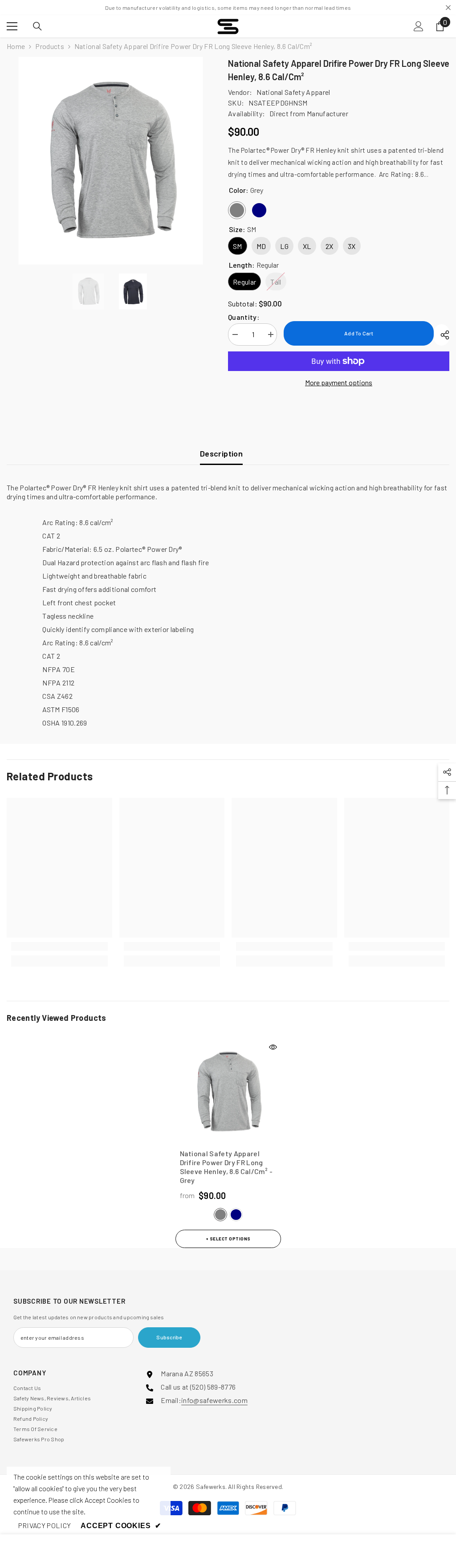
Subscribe (169, 1337)
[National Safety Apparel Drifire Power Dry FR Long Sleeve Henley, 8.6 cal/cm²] (228, 1092)
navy (236, 1214)
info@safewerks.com (214, 1400)
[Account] (418, 26)
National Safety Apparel (293, 92)
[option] (111, 161)
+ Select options (228, 1238)
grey (220, 1214)
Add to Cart (358, 333)
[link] (59, 946)
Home (16, 46)
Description (221, 453)
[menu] (12, 26)
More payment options (338, 382)
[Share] (441, 335)
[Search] (37, 26)
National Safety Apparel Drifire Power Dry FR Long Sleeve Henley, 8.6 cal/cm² (226, 1166)
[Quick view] (273, 1047)
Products (49, 46)
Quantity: (243, 317)
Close (448, 7)
